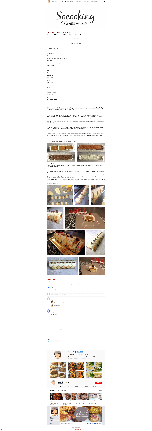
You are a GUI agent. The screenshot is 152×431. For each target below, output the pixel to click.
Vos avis (88, 1)
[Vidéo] (57, 329)
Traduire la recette (53, 277)
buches (65, 181)
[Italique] (48, 329)
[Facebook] (76, 415)
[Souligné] (49, 329)
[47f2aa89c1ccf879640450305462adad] (47, 279)
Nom (47, 318)
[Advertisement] (14, 5)
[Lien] (54, 329)
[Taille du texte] (50, 329)
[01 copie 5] (76, 427)
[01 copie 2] (73, 427)
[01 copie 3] (74, 427)
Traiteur (84, 1)
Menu (59, 1)
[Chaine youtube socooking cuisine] (76, 392)
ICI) (73, 113)
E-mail (48, 321)
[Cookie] (2, 429)
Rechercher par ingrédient (94, 1)
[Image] (56, 329)
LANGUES (72, 429)
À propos (56, 1)
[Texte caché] (55, 329)
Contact (80, 1)
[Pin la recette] (76, 38)
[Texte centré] (53, 329)
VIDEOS (75, 429)
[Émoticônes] (59, 329)
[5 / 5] (51, 289)
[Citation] (52, 329)
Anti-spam (48, 339)
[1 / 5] (47, 289)
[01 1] (79, 427)
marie (52, 309)
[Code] (58, 329)
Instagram (67, 1)
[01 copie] (77, 427)
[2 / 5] (48, 289)
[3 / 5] (49, 289)
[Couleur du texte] (51, 329)
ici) (101, 116)
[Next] (77, 38)
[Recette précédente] (74, 38)
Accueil (53, 1)
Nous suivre (76, 1)
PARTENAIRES (79, 429)
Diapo (63, 1)
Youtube (72, 1)
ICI (91, 121)
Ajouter (48, 343)
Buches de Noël (60, 183)
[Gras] (47, 329)
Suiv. (80, 284)
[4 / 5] (50, 289)
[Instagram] (76, 364)
